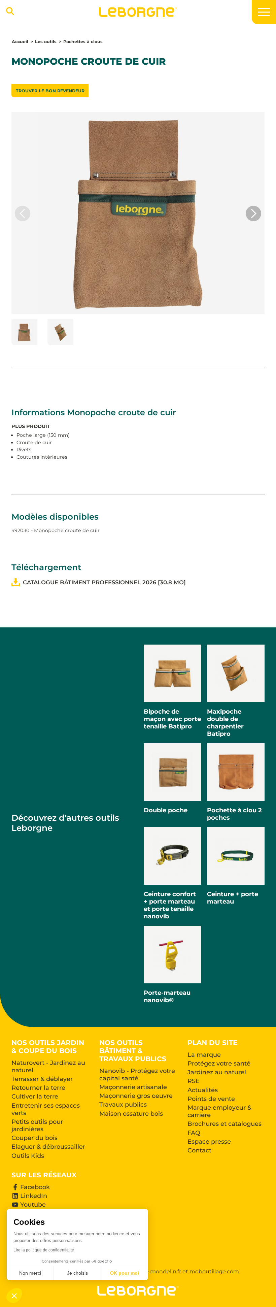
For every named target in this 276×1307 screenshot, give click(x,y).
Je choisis (77, 1273)
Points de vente (211, 1099)
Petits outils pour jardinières (37, 1125)
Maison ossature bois (131, 1113)
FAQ (193, 1133)
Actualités (202, 1090)
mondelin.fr (165, 1271)
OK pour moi (124, 1273)
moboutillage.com (214, 1271)
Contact (199, 1150)
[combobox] (9, 14)
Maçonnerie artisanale (133, 1087)
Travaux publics (123, 1104)
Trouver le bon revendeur (50, 90)
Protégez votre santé (218, 1063)
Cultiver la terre (34, 1096)
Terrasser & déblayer (42, 1079)
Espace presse (209, 1141)
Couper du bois (34, 1138)
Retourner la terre (38, 1087)
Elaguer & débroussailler (48, 1146)
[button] (253, 213)
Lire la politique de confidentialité (43, 1250)
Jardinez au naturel (216, 1072)
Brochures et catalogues (224, 1124)
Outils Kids (27, 1155)
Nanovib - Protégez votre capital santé (137, 1074)
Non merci (30, 1273)
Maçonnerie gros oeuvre (136, 1096)
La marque (204, 1054)
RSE (193, 1081)
